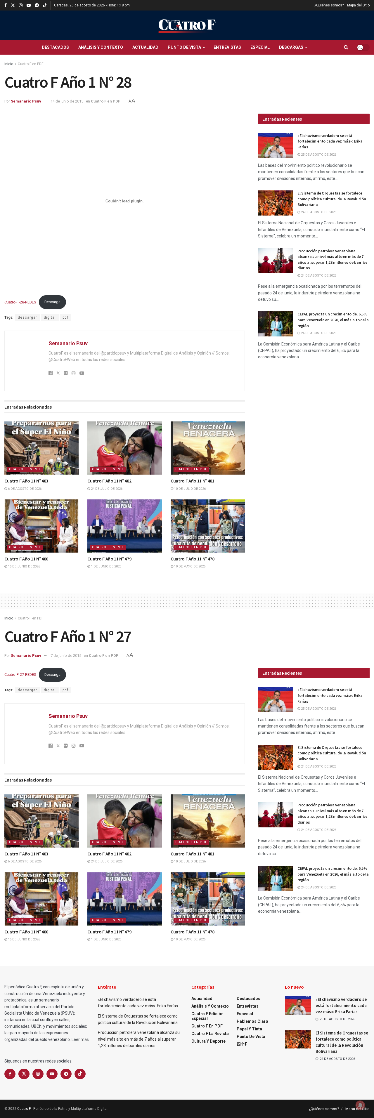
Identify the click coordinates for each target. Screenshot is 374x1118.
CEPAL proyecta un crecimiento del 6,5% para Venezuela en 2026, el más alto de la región (333, 319)
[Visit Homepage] (187, 25)
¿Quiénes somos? (329, 5)
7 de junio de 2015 (66, 655)
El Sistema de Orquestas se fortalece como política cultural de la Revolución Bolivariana (331, 198)
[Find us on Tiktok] (80, 1074)
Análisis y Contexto (100, 47)
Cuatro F (24, 1109)
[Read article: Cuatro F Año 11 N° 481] (208, 448)
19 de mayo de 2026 (189, 566)
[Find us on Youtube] (29, 5)
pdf (65, 317)
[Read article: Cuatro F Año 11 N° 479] (124, 526)
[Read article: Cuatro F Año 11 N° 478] (208, 526)
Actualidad (145, 47)
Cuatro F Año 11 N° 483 (26, 481)
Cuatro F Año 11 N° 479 (109, 559)
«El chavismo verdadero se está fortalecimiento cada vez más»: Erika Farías (329, 141)
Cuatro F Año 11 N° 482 (109, 481)
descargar (27, 317)
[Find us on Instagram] (20, 5)
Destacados (55, 47)
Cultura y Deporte (208, 1041)
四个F (242, 1044)
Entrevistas (227, 47)
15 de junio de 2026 (23, 566)
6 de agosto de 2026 (24, 489)
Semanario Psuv (26, 101)
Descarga (52, 302)
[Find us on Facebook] (5, 5)
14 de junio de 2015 (67, 101)
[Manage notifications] (360, 1105)
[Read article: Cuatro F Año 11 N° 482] (124, 448)
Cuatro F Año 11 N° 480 (26, 559)
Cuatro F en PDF (30, 64)
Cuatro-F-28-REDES (20, 302)
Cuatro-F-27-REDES (20, 674)
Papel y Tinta (249, 1029)
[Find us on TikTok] (44, 5)
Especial (260, 47)
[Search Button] (346, 47)
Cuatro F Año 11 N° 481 (192, 481)
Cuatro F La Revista (210, 1033)
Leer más (80, 1039)
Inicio (8, 64)
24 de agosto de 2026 (318, 212)
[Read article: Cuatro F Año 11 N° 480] (41, 526)
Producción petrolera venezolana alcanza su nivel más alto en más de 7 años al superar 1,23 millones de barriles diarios (332, 259)
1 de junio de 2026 (105, 566)
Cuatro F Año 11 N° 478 (192, 559)
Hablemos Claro (252, 1021)
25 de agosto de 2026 (318, 155)
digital (50, 317)
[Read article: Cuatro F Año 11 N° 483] (41, 448)
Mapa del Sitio (358, 5)
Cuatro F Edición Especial (207, 1016)
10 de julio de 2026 (189, 489)
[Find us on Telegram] (37, 5)
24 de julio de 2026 (106, 489)
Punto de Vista (184, 47)
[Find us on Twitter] (13, 5)
